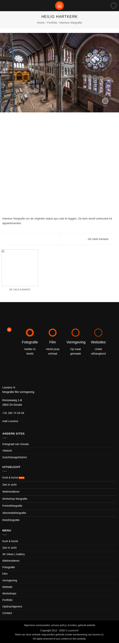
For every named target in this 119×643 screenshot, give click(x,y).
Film (5, 573)
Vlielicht (7, 450)
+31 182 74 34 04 (13, 412)
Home (40, 22)
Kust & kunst (10, 541)
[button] (113, 5)
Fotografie (8, 567)
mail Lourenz (10, 421)
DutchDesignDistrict (14, 457)
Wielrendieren (11, 560)
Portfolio (52, 22)
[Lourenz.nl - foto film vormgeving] (59, 5)
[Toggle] (115, 554)
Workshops (9, 593)
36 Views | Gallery (13, 554)
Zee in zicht (9, 547)
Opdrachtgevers (12, 606)
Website (7, 587)
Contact (7, 613)
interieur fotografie (71, 22)
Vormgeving (9, 580)
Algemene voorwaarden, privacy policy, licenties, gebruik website (59, 625)
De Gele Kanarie (98, 239)
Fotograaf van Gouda (15, 444)
